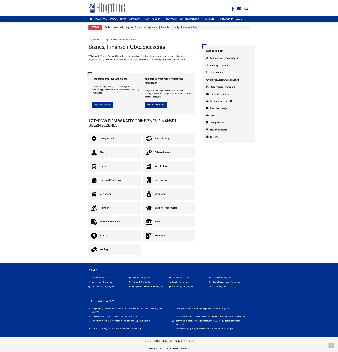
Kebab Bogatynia (220, 287)
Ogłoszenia (134, 19)
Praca (146, 19)
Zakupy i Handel (218, 130)
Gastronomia (216, 73)
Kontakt (147, 341)
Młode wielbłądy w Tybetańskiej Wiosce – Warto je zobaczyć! (204, 328)
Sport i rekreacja (218, 108)
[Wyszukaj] (246, 8)
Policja (114, 19)
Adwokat (104, 208)
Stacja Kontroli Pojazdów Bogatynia (148, 287)
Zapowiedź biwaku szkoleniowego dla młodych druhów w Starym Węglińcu (210, 316)
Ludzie (239, 19)
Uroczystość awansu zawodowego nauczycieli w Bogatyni (202, 309)
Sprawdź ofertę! (102, 105)
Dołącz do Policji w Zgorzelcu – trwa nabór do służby (116, 328)
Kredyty (104, 249)
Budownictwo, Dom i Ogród (224, 58)
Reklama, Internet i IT (221, 101)
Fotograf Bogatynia (141, 282)
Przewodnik (226, 19)
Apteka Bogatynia (180, 278)
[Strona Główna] (90, 19)
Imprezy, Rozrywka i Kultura (224, 80)
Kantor (103, 235)
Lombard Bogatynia (101, 278)
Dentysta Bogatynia (141, 278)
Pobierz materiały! (156, 105)
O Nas (157, 341)
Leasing (104, 166)
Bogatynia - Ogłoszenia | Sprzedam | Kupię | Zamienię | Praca (166, 27)
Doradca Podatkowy (110, 180)
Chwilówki (160, 194)
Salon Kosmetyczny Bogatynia (226, 282)
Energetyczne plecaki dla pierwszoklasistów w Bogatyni (117, 316)
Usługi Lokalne (217, 123)
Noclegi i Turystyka (220, 94)
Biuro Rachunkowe (110, 222)
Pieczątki (104, 152)
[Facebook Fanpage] (232, 8)
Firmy (123, 19)
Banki (157, 222)
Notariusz (159, 235)
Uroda (213, 115)
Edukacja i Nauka (219, 65)
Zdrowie (214, 137)
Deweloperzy (161, 180)
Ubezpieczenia (107, 138)
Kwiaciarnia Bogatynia (223, 278)
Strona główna (94, 40)
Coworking (105, 194)
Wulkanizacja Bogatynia (103, 287)
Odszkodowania (162, 152)
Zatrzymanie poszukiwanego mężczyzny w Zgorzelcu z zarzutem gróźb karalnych (208, 322)
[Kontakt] (239, 8)
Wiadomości (101, 19)
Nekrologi (171, 19)
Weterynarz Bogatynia (102, 282)
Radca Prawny (162, 138)
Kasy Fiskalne (161, 166)
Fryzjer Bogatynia (180, 282)
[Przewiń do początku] (331, 345)
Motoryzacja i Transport (222, 87)
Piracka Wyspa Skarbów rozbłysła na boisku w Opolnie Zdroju (121, 321)
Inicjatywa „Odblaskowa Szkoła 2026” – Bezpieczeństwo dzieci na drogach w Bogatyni (127, 310)
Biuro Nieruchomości (165, 208)
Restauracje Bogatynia (182, 287)
